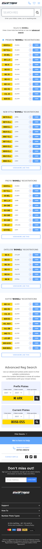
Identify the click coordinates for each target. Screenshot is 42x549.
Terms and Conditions (15, 525)
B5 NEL (7, 55)
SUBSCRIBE (32, 480)
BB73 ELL (7, 141)
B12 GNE (7, 215)
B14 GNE (7, 205)
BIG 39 (7, 74)
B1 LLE (7, 225)
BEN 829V (7, 343)
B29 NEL (7, 230)
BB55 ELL (7, 146)
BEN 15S (7, 98)
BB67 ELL (7, 136)
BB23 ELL (7, 156)
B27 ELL (7, 50)
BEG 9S (7, 89)
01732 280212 (23, 450)
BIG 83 (7, 69)
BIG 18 (7, 279)
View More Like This (21, 168)
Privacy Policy (29, 525)
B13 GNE (7, 220)
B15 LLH (7, 59)
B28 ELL (7, 45)
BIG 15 (7, 64)
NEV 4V (7, 84)
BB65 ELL (7, 161)
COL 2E (7, 94)
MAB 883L (7, 348)
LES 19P (7, 338)
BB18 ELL (7, 127)
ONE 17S (7, 333)
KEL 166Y (7, 323)
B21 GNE (7, 210)
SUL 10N (7, 328)
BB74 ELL (7, 122)
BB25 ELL (7, 131)
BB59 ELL (7, 151)
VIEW (36, 45)
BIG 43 (7, 79)
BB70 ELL (7, 117)
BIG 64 (7, 274)
